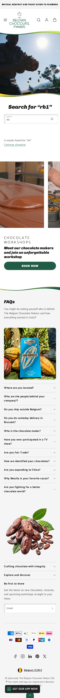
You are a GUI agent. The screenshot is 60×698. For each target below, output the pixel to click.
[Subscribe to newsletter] (52, 608)
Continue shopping (15, 145)
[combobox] (31, 119)
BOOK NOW (30, 266)
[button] (5, 20)
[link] (47, 20)
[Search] (52, 119)
